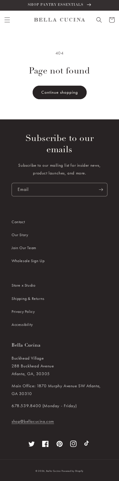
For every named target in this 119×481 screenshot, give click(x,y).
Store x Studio (23, 285)
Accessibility (22, 324)
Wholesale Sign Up (28, 260)
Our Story (20, 234)
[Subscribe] (100, 189)
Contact (18, 221)
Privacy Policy (23, 311)
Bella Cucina (53, 470)
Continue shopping (59, 92)
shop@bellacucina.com (33, 421)
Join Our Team (24, 247)
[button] (7, 20)
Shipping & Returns (28, 298)
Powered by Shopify (73, 470)
